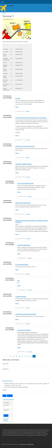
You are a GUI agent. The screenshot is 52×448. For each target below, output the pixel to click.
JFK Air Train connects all (23, 203)
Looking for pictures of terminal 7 (25, 314)
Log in (2, 2)
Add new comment (9, 399)
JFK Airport (10, 6)
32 (13, 356)
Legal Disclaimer (30, 444)
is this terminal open (21, 264)
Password (6, 410)
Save (4, 395)
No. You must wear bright (25, 183)
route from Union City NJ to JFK (25, 146)
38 (31, 356)
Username (6, 405)
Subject (4, 390)
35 (22, 356)
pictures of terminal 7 (24, 330)
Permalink (27, 111)
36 (25, 356)
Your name (5, 363)
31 (10, 356)
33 (16, 356)
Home (3, 13)
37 (28, 356)
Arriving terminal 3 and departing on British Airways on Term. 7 (31, 221)
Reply (17, 107)
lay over (17, 98)
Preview (10, 395)
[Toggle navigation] (50, 8)
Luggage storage (20, 296)
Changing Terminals (23, 245)
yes (18, 280)
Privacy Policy (23, 444)
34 (19, 356)
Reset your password (6, 419)
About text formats (7, 381)
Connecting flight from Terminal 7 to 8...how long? (31, 118)
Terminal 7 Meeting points (23, 164)
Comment (5, 369)
